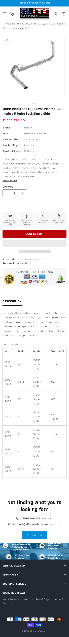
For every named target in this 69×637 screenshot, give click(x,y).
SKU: (6, 133)
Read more (10, 180)
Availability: (10, 145)
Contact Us (34, 535)
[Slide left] (27, 103)
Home (6, 23)
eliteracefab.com (38, 631)
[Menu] (4, 13)
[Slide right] (42, 103)
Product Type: (12, 151)
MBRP (28, 127)
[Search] (56, 13)
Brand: (7, 127)
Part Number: (11, 139)
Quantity (8, 186)
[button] (34, 243)
